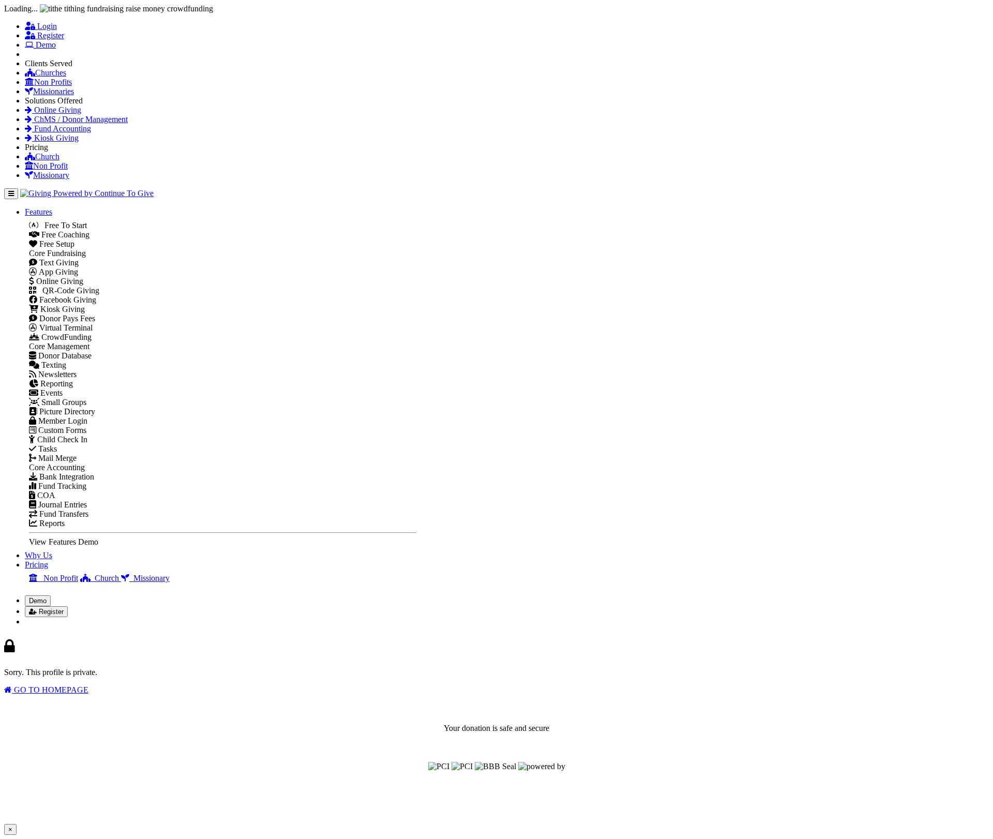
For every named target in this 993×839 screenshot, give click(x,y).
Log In (42, 621)
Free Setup (55, 243)
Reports (51, 523)
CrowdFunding (65, 337)
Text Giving (58, 262)
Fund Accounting (61, 128)
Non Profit (50, 165)
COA (45, 495)
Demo (45, 44)
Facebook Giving (66, 299)
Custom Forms (61, 430)
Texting (52, 365)
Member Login (61, 420)
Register (49, 35)
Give (38, 54)
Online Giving (56, 110)
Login (46, 26)
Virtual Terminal (65, 327)
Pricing (36, 564)
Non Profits (53, 82)
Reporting (55, 383)
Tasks (46, 448)
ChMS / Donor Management (80, 119)
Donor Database (64, 355)
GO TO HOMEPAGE (50, 689)
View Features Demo (63, 541)
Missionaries (53, 91)
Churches (50, 72)
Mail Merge (56, 458)
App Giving (57, 271)
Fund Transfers (62, 514)
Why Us (38, 555)
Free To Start (62, 225)
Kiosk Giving (55, 137)
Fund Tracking (61, 486)
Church (47, 156)
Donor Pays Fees (66, 318)
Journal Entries (61, 504)
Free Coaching (64, 234)
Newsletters (56, 374)
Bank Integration (65, 476)
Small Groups (62, 402)
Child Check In (61, 439)
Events (50, 392)
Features (38, 211)
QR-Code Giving (67, 290)
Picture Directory (66, 411)
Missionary (51, 175)
